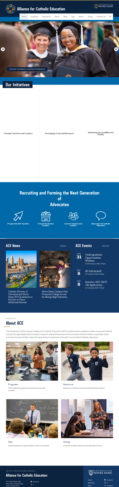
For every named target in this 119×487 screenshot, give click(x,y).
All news (63, 246)
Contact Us (101, 17)
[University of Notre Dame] (100, 473)
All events (105, 246)
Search (90, 480)
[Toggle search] (110, 16)
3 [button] (62, 76)
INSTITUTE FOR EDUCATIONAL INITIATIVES (20, 471)
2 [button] (59, 76)
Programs (34, 17)
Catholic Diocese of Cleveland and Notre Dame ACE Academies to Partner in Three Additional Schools (20, 296)
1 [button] (57, 76)
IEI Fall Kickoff (93, 270)
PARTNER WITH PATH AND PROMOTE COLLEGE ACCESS (29, 69)
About (81, 17)
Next (116, 49)
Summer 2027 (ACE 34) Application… (96, 283)
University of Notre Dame (103, 6)
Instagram (109, 485)
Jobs (73, 17)
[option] (59, 49)
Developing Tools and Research (59, 133)
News (57, 17)
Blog (65, 17)
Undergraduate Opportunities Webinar (93, 257)
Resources (46, 17)
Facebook (36, 482)
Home (24, 17)
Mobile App (91, 483)
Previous (3, 49)
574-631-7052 (14, 486)
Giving (90, 17)
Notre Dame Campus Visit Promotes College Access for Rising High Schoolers (55, 294)
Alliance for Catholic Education (41, 8)
